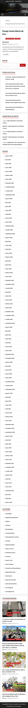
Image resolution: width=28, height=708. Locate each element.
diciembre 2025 (9, 183)
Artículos (8, 525)
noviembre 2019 (9, 381)
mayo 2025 (8, 210)
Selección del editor (11, 583)
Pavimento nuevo (10, 38)
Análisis (7, 521)
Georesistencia (14, 6)
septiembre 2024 (10, 233)
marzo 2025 (8, 218)
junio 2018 (8, 444)
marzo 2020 (8, 374)
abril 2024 (8, 249)
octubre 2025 (9, 191)
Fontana (7, 541)
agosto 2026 (8, 156)
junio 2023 (8, 265)
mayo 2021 (8, 339)
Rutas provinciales (10, 580)
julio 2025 (8, 202)
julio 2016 (8, 494)
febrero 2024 (9, 257)
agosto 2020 (8, 362)
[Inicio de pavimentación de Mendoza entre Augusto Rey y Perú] (14, 684)
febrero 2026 (9, 175)
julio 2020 (8, 366)
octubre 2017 (9, 471)
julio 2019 (8, 397)
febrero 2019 (9, 416)
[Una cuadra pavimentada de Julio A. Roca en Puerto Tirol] (14, 660)
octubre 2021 (9, 319)
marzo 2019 (8, 412)
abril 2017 (8, 479)
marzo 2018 (8, 451)
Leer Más (6, 54)
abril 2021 (8, 342)
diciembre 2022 (9, 280)
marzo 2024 (8, 253)
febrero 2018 (9, 455)
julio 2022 (8, 292)
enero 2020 (8, 377)
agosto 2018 (8, 436)
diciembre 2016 (9, 490)
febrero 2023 (9, 272)
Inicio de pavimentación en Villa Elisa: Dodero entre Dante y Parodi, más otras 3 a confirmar (15, 86)
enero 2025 (8, 222)
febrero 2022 (9, 304)
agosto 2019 (8, 393)
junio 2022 (8, 296)
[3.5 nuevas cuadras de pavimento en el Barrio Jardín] (14, 609)
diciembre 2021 (9, 311)
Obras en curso (9, 548)
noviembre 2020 (9, 358)
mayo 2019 (8, 405)
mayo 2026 (8, 167)
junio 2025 (8, 206)
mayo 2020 (8, 370)
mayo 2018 (8, 448)
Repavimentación (10, 572)
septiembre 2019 (10, 389)
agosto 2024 (8, 237)
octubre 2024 (9, 230)
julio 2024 (8, 241)
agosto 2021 (8, 327)
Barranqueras (9, 529)
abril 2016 (8, 498)
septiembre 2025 (10, 195)
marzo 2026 (8, 171)
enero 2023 (8, 276)
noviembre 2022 (9, 284)
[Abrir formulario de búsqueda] (25, 14)
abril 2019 (8, 409)
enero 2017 (8, 486)
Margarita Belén (10, 545)
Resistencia (17, 38)
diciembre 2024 (9, 226)
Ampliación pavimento (11, 517)
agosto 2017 (8, 475)
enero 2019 (8, 420)
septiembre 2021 (10, 323)
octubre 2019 (9, 385)
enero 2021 (8, 350)
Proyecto (8, 556)
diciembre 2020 (9, 354)
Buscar (4, 61)
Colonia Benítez (9, 533)
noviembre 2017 (9, 467)
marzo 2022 (8, 300)
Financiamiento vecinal (12, 537)
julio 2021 (8, 331)
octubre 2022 (9, 288)
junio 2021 (8, 335)
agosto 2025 (8, 198)
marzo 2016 (8, 502)
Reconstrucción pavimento (13, 568)
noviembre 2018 (9, 428)
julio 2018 (8, 440)
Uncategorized (9, 591)
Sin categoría (9, 587)
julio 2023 (8, 261)
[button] (2, 14)
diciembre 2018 (9, 424)
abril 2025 (8, 214)
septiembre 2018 (10, 432)
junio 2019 (8, 401)
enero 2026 (8, 179)
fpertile (5, 44)
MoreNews (10, 706)
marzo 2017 (8, 483)
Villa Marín (5, 42)
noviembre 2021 (9, 315)
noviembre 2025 (9, 187)
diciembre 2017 (9, 463)
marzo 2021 (8, 346)
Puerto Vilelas (9, 564)
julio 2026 (8, 159)
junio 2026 (8, 163)
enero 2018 (8, 459)
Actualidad (8, 513)
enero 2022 (8, 307)
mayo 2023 (8, 268)
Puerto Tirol (8, 560)
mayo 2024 (8, 245)
